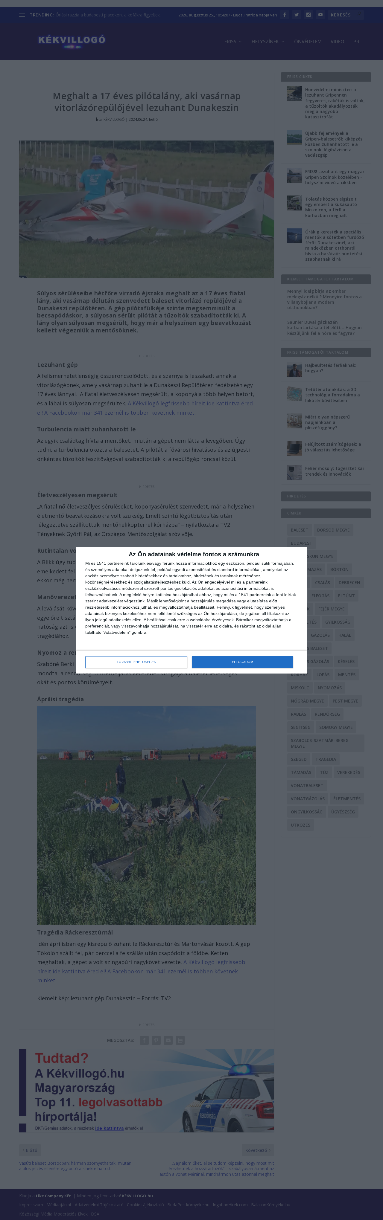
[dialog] (191, 610)
